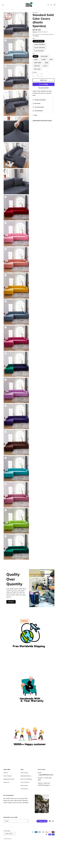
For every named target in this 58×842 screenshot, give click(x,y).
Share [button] (35, 115)
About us (6, 772)
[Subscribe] (27, 821)
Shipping (35, 31)
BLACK (45, 66)
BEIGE (46, 62)
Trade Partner (24, 788)
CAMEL (36, 59)
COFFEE (44, 59)
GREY (35, 56)
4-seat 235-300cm (39, 50)
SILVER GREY (44, 56)
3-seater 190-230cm (39, 47)
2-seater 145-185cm (39, 44)
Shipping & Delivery (26, 776)
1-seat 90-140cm (38, 41)
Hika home (9, 838)
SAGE (50, 59)
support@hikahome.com (46, 774)
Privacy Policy (24, 772)
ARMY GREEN (37, 62)
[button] (3, 4)
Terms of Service (25, 782)
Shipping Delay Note (9, 779)
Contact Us (6, 782)
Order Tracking (7, 776)
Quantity (35, 72)
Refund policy (24, 785)
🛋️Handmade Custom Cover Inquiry (42, 120)
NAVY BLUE (37, 69)
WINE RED (37, 66)
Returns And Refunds (26, 779)
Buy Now (11, 601)
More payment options (43, 87)
